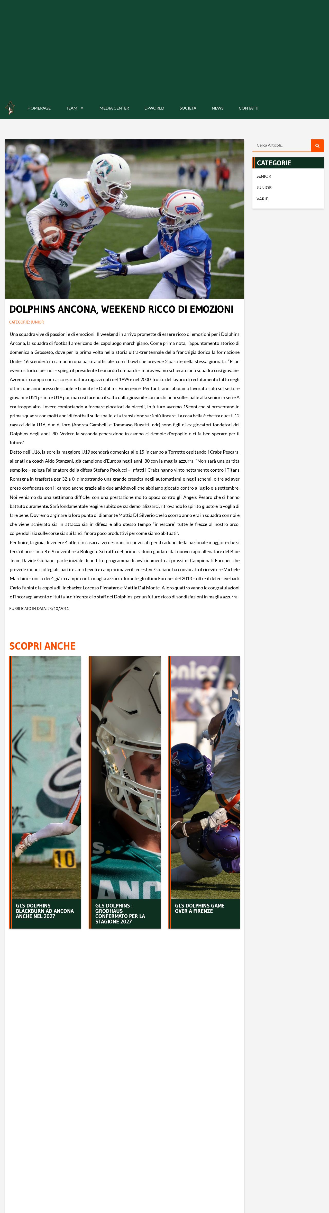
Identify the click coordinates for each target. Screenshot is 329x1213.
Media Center (114, 107)
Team (71, 107)
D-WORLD (154, 107)
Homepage (39, 107)
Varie (262, 198)
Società (188, 107)
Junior (37, 322)
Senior (264, 176)
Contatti (249, 107)
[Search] (317, 145)
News (217, 107)
